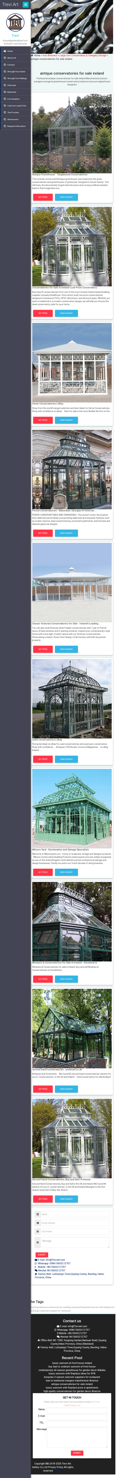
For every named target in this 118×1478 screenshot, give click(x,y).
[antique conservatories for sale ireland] (72, 133)
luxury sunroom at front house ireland (72, 1363)
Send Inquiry (66, 197)
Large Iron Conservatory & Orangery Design (83, 55)
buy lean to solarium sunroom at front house (72, 1366)
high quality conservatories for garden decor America (72, 1391)
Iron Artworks (50, 55)
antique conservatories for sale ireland (72, 1384)
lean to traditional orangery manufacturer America (72, 1380)
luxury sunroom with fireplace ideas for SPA (72, 1373)
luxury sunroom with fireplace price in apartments (72, 1387)
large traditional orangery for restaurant (52, 1310)
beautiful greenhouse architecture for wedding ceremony (54, 1307)
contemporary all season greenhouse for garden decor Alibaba (72, 1370)
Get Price (42, 197)
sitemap (57, 1470)
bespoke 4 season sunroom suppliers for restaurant (72, 1377)
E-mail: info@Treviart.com (51, 1259)
